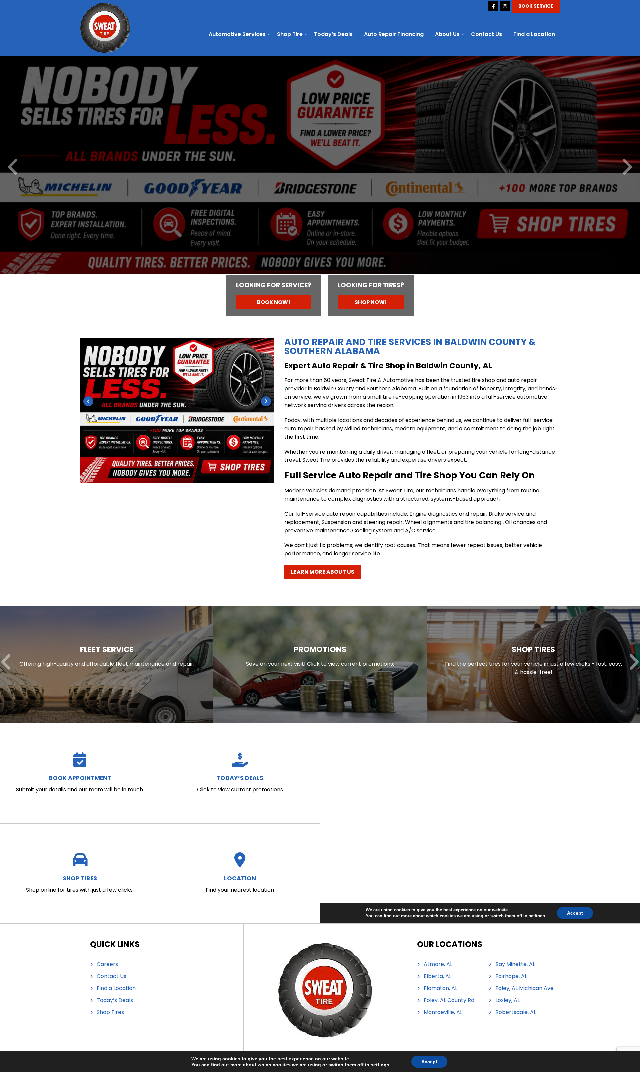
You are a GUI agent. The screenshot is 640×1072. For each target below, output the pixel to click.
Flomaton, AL (440, 988)
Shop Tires (110, 1012)
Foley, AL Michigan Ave (524, 988)
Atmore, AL (438, 964)
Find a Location (534, 34)
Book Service (535, 6)
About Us (447, 34)
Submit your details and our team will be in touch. (80, 783)
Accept (429, 1061)
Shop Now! (371, 302)
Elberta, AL (437, 976)
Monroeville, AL (443, 1012)
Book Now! (273, 302)
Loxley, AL (507, 1000)
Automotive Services (237, 34)
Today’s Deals (333, 34)
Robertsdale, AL (515, 1012)
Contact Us (486, 34)
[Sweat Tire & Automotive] (105, 6)
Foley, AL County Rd (449, 1000)
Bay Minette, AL (515, 964)
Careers (107, 964)
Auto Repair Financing (394, 34)
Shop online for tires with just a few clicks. (80, 884)
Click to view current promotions (240, 783)
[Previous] (13, 167)
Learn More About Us (322, 572)
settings (380, 1064)
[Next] (626, 167)
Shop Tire (290, 34)
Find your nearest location (240, 884)
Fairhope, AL (511, 976)
